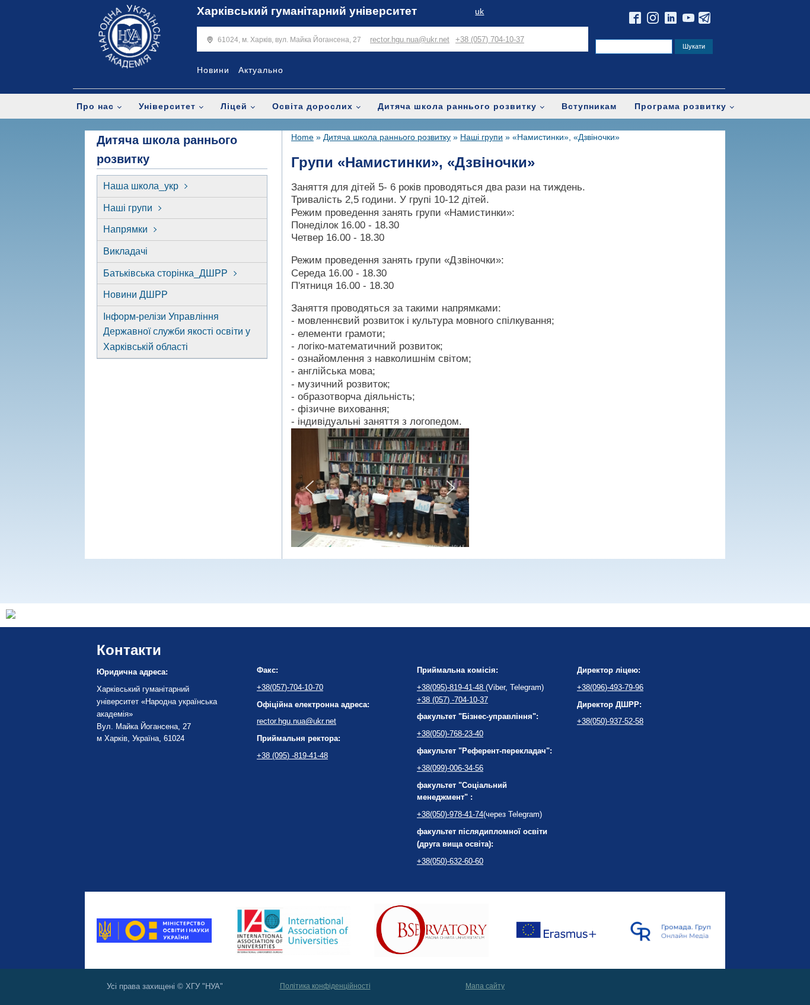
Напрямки (125, 229)
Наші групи (127, 208)
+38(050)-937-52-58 (610, 721)
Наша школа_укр (140, 186)
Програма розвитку (680, 106)
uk (479, 11)
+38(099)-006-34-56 (450, 768)
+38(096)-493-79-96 (610, 687)
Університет (167, 106)
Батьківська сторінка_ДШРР (165, 273)
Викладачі (125, 251)
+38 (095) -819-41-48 (292, 755)
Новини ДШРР (135, 295)
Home (302, 137)
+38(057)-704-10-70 (290, 687)
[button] (309, 487)
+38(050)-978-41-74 (450, 814)
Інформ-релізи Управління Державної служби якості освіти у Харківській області (176, 331)
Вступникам (589, 106)
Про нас (95, 106)
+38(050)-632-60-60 (450, 861)
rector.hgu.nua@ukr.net (409, 39)
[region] (380, 487)
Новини (213, 70)
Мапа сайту (485, 986)
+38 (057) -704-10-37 (452, 699)
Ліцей (234, 106)
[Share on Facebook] (10, 615)
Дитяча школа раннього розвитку (457, 106)
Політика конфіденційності (325, 986)
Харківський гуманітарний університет (307, 11)
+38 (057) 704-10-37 (489, 39)
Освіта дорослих (312, 106)
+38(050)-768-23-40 (450, 733)
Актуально (260, 70)
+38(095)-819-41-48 (451, 687)
